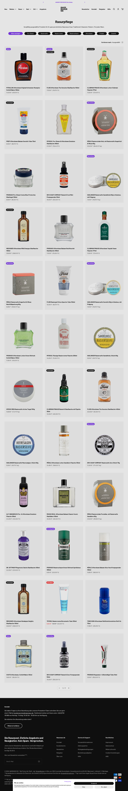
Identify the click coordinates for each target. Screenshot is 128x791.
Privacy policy (67, 781)
